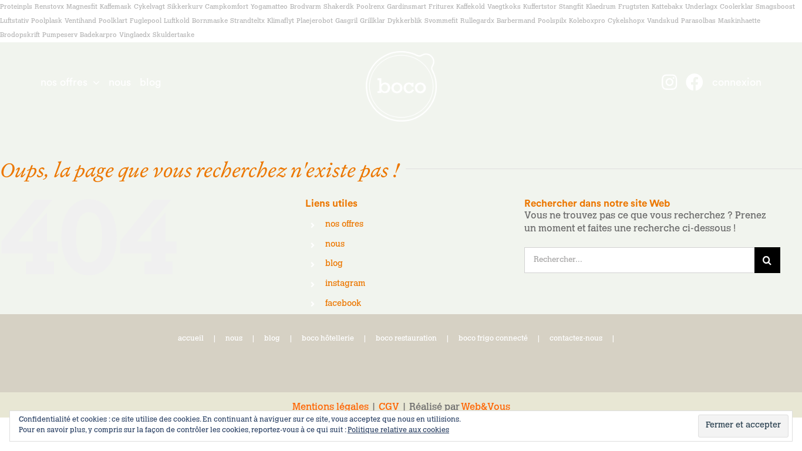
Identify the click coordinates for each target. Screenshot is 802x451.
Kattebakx (667, 7)
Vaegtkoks (504, 7)
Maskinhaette (739, 21)
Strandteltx (247, 21)
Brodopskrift (20, 35)
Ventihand (80, 21)
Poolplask (46, 21)
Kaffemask (116, 7)
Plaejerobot (314, 21)
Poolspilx (552, 21)
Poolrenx (370, 7)
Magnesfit (81, 7)
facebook (343, 304)
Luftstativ (14, 21)
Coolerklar (736, 7)
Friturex (441, 7)
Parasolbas (698, 21)
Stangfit (571, 7)
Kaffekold (470, 7)
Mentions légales (330, 407)
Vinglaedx (134, 35)
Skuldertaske (173, 35)
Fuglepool (145, 21)
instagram (345, 284)
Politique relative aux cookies (398, 430)
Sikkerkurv (185, 7)
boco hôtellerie (328, 338)
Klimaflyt (280, 21)
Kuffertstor (540, 7)
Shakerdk (339, 7)
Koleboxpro (587, 21)
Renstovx (49, 7)
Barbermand (516, 21)
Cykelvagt (149, 7)
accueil (191, 338)
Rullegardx (477, 21)
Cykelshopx (626, 21)
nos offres (344, 225)
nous (335, 245)
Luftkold (177, 21)
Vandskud (663, 21)
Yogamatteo (269, 7)
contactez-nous (576, 338)
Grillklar (372, 21)
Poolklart (113, 21)
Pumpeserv (59, 35)
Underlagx (701, 7)
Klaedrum (601, 7)
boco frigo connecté (493, 338)
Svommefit (441, 21)
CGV (387, 407)
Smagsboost (775, 7)
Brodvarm (305, 7)
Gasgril (346, 21)
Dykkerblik (404, 21)
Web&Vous (485, 407)
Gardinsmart (406, 7)
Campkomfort (226, 7)
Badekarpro (98, 35)
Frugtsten (633, 7)
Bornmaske (210, 21)
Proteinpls (16, 7)
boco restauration (406, 338)
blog (334, 264)
